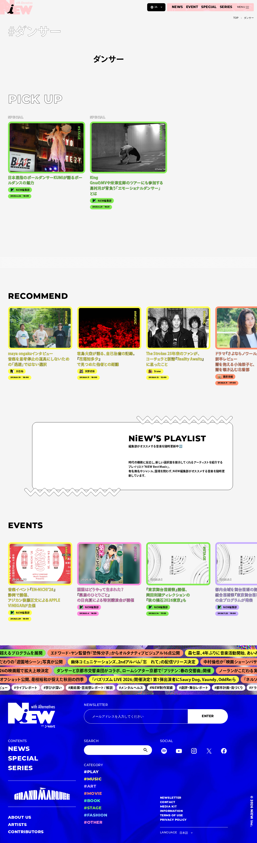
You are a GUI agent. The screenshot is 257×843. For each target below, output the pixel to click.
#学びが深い (46, 687)
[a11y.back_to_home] (16, 8)
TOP (236, 18)
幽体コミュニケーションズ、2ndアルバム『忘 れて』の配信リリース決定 (123, 662)
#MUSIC (93, 779)
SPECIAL (208, 7)
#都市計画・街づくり (222, 687)
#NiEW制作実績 (154, 687)
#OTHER (93, 823)
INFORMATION (171, 811)
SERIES (226, 7)
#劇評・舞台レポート (186, 687)
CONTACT (167, 802)
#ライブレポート (18, 687)
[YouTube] (179, 752)
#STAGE (92, 808)
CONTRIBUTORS (26, 832)
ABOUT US (19, 818)
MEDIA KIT (168, 806)
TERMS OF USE (171, 815)
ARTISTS (17, 825)
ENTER (208, 716)
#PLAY (91, 772)
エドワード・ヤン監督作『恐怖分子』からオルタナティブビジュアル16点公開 (103, 653)
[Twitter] (209, 752)
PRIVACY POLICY (173, 820)
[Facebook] (224, 752)
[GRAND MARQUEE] (42, 794)
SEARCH (91, 741)
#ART (90, 787)
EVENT (192, 7)
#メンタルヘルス (124, 687)
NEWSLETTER (96, 705)
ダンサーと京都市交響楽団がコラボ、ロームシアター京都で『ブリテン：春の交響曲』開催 (125, 671)
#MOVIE (93, 794)
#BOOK (92, 801)
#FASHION (95, 816)
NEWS (177, 7)
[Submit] (146, 750)
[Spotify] (164, 752)
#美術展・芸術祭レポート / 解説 (83, 687)
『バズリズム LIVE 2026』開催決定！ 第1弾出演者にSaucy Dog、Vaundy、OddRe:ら (156, 679)
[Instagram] (194, 752)
